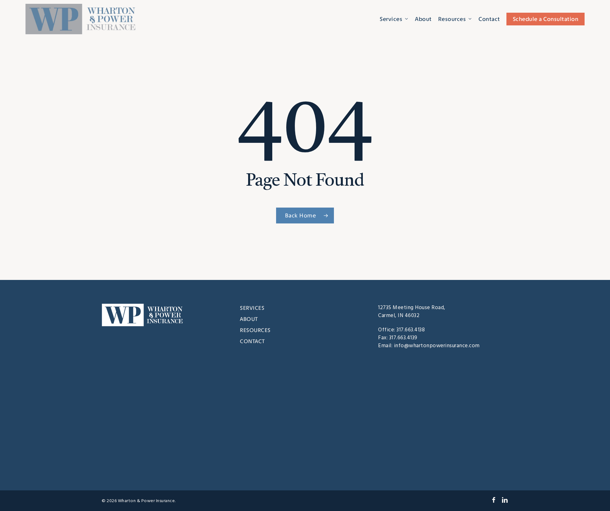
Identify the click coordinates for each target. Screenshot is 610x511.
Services (252, 308)
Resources (255, 330)
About (249, 319)
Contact (252, 341)
